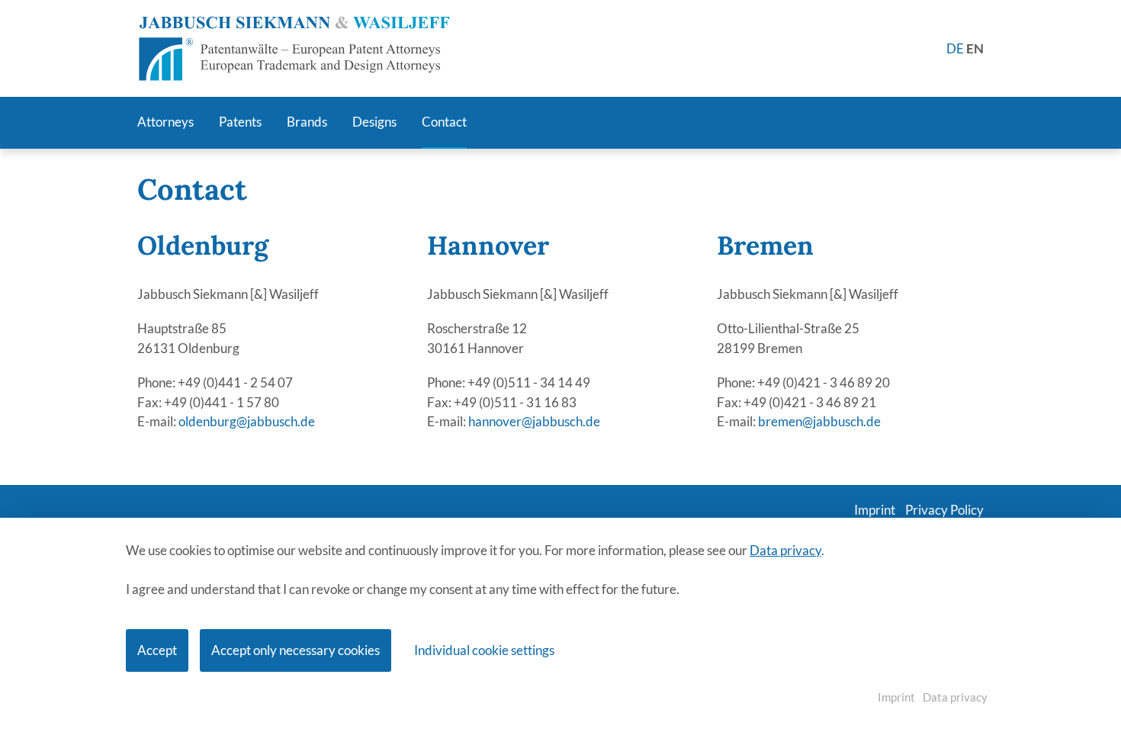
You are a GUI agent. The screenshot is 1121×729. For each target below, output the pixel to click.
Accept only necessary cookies (295, 650)
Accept (157, 650)
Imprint (896, 697)
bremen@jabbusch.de (819, 421)
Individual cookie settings (484, 650)
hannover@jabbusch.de (534, 421)
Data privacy (785, 550)
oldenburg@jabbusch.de (246, 421)
